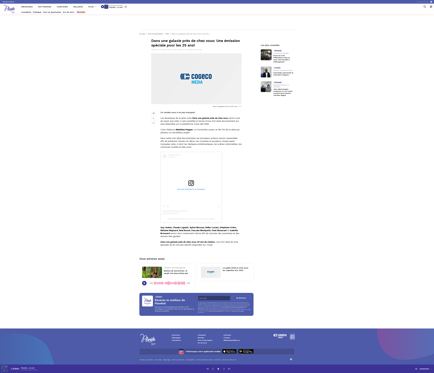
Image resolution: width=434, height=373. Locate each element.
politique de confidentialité (216, 311)
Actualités (202, 335)
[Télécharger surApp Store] (229, 351)
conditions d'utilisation (238, 311)
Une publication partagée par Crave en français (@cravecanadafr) (191, 219)
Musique (201, 338)
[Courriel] (153, 122)
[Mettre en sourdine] (416, 368)
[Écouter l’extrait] (144, 283)
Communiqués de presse (204, 360)
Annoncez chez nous (229, 360)
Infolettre (227, 335)
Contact (227, 338)
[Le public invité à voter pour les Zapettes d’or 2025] (211, 272)
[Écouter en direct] (102, 6)
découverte (81, 12)
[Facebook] (431, 2)
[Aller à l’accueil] (9, 9)
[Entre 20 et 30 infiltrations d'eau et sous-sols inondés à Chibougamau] (266, 54)
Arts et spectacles (205, 340)
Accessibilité (190, 360)
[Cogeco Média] (280, 338)
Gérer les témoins (178, 360)
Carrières (218, 360)
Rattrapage (176, 338)
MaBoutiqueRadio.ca (232, 340)
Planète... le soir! (116, 7)
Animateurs (176, 340)
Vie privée (158, 360)
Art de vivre (202, 343)
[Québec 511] (292, 339)
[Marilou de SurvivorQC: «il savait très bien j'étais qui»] (152, 272)
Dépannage (167, 360)
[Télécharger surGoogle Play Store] (246, 351)
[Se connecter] (431, 7)
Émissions (176, 335)
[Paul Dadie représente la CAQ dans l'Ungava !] (266, 72)
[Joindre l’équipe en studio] (125, 6)
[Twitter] (153, 118)
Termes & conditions (146, 360)
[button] (207, 369)
